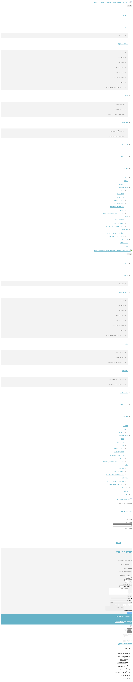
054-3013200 (128, 568)
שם (131, 577)
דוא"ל (130, 601)
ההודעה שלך (128, 611)
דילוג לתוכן (128, 641)
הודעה (130, 594)
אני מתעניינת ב (127, 584)
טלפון (130, 582)
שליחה (130, 613)
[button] (125, 644)
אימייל (130, 580)
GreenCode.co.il (119, 622)
